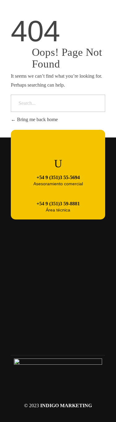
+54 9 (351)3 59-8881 (58, 203)
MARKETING (76, 405)
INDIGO (49, 405)
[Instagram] (58, 341)
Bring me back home (37, 119)
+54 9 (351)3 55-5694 (58, 177)
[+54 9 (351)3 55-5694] (58, 163)
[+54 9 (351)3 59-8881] (58, 191)
